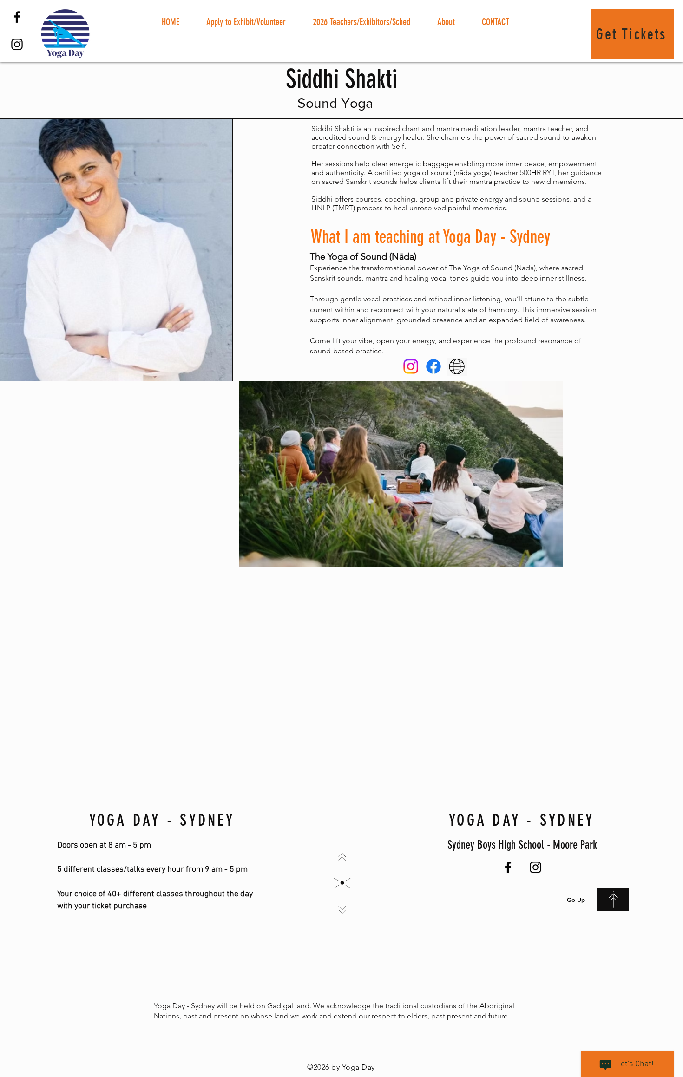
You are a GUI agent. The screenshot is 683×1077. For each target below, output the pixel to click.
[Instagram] (17, 44)
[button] (246, 22)
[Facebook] (17, 17)
